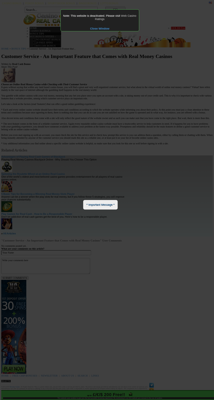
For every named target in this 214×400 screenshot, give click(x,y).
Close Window (99, 28)
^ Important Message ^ (100, 204)
